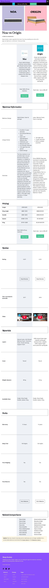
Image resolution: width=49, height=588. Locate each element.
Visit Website (24, 501)
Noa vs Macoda (23, 532)
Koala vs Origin (37, 523)
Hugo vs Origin (37, 528)
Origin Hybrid (25, 540)
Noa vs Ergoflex (23, 527)
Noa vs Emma (22, 534)
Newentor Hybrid (36, 540)
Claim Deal (24, 96)
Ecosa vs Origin (38, 534)
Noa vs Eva (21, 525)
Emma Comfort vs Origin (40, 519)
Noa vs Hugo (22, 521)
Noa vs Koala (22, 519)
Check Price (33, 4)
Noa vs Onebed (23, 530)
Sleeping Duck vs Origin (40, 525)
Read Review (24, 279)
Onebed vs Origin (38, 530)
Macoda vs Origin (38, 521)
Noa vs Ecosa (22, 523)
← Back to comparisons (8, 36)
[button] (47, 1)
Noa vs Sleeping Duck (24, 528)
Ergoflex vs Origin (38, 527)
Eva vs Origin (37, 532)
